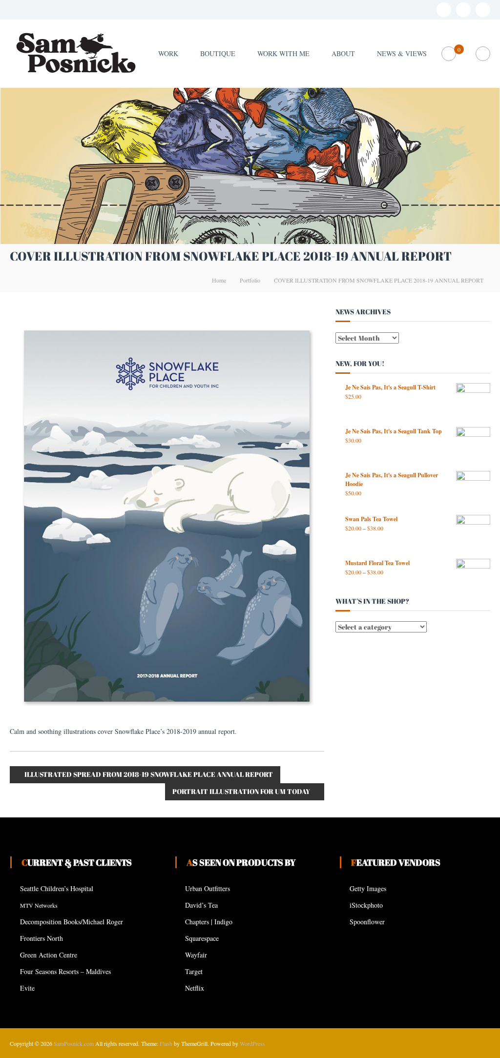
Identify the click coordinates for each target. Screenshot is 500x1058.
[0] (448, 54)
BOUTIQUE (217, 53)
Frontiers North (41, 938)
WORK (168, 53)
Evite (27, 988)
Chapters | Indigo (208, 921)
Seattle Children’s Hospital (56, 888)
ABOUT (343, 53)
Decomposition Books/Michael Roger (71, 921)
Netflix (194, 988)
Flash (166, 1043)
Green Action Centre (48, 954)
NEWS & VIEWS (402, 53)
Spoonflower (367, 921)
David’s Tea (201, 905)
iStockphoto (366, 905)
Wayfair (196, 954)
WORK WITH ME (283, 53)
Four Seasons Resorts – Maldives (65, 971)
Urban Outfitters (207, 888)
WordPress (252, 1043)
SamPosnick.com (74, 1043)
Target (194, 971)
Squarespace (202, 938)
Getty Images (368, 888)
